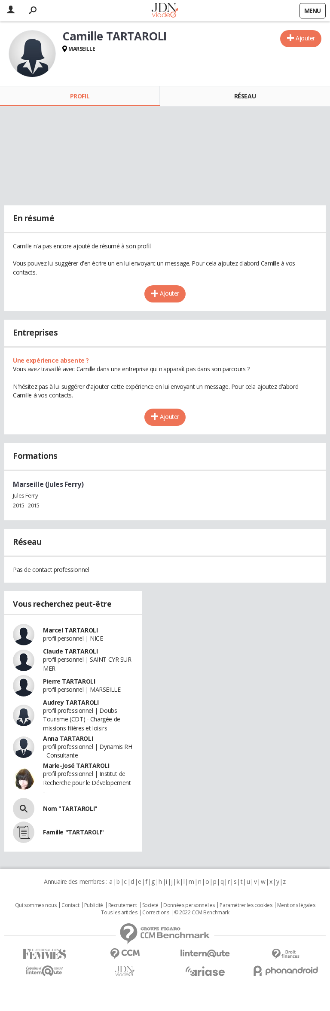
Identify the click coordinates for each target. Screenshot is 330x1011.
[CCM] (125, 953)
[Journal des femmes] (44, 954)
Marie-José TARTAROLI (76, 765)
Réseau (245, 96)
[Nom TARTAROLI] (23, 808)
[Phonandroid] (285, 970)
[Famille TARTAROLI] (23, 832)
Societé (150, 905)
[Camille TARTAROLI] (32, 53)
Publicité (93, 905)
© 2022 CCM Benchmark (201, 913)
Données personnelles (189, 905)
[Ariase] (205, 971)
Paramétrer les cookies (246, 905)
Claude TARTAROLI (70, 651)
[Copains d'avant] (44, 970)
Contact (70, 905)
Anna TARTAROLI (68, 738)
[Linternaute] (205, 954)
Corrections (155, 913)
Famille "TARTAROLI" (73, 832)
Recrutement (122, 905)
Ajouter (305, 38)
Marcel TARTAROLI (70, 630)
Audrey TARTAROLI (70, 702)
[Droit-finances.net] (285, 954)
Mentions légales (296, 905)
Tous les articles (119, 913)
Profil (79, 96)
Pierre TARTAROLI (69, 681)
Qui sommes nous (36, 905)
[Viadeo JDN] (125, 971)
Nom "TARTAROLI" (70, 808)
